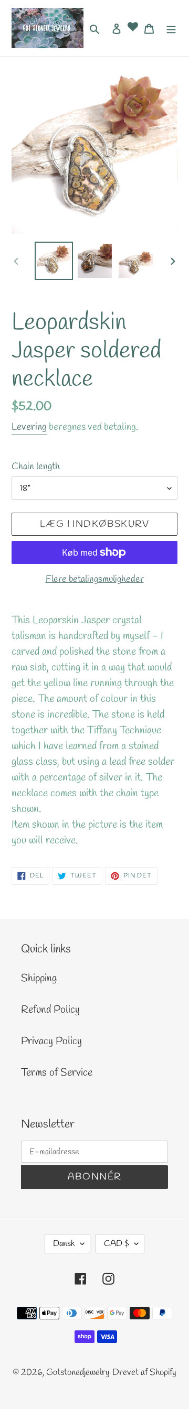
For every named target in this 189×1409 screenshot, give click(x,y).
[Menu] (171, 28)
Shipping (39, 978)
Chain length (36, 466)
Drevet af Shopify (144, 1373)
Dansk (64, 1243)
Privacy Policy (51, 1041)
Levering (29, 427)
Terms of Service (56, 1073)
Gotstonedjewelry (78, 1373)
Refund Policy (50, 1010)
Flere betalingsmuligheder (95, 579)
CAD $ (116, 1243)
